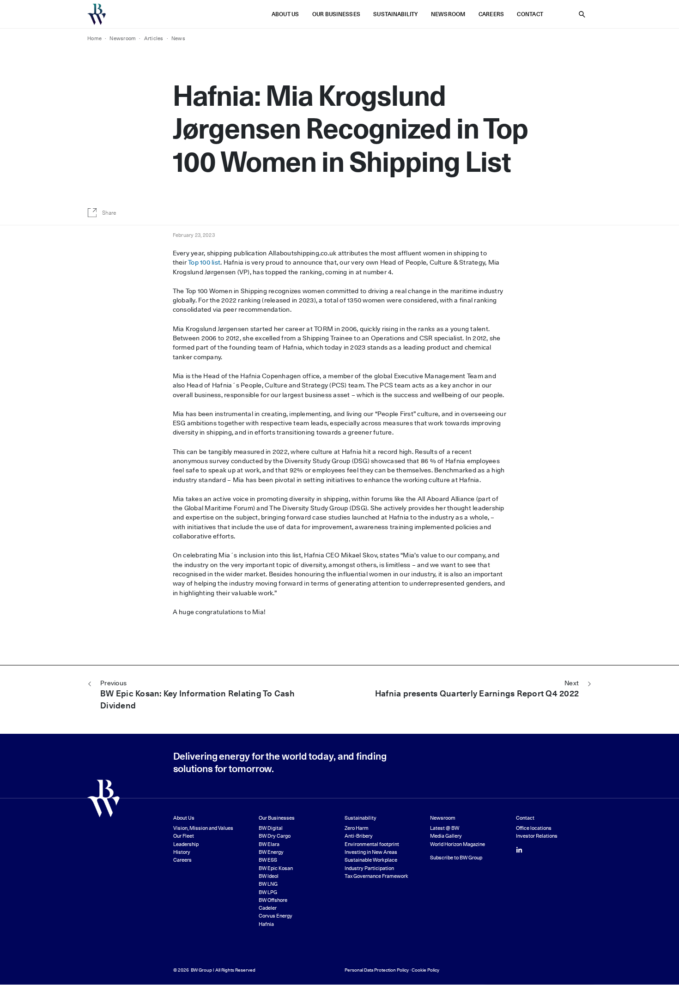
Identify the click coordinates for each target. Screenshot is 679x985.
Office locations (534, 828)
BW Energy (271, 852)
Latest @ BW (444, 828)
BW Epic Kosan (276, 868)
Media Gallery (446, 836)
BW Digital (271, 828)
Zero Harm (357, 828)
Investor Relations (537, 836)
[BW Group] (96, 14)
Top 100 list (204, 262)
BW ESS (268, 860)
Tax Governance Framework (376, 876)
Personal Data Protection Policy (377, 970)
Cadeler (268, 908)
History (181, 852)
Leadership (186, 844)
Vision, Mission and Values (203, 828)
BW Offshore (273, 900)
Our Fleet (183, 836)
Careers (491, 14)
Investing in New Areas (371, 852)
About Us (285, 14)
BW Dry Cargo (275, 836)
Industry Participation (369, 868)
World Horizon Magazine (457, 844)
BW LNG (268, 884)
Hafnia (266, 924)
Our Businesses (336, 14)
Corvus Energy (275, 915)
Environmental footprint (372, 844)
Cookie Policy (425, 970)
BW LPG (268, 892)
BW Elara (269, 844)
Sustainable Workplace (371, 860)
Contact (530, 14)
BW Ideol (269, 876)
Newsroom (448, 14)
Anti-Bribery (359, 836)
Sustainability (395, 14)
